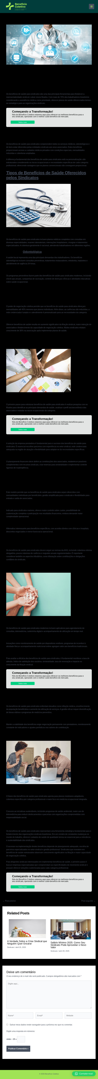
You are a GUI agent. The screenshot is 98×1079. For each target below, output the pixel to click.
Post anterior (9, 901)
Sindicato (10, 947)
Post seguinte (88, 901)
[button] (84, 1073)
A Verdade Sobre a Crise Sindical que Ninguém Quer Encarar (27, 942)
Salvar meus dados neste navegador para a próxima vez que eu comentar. (41, 1025)
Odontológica (32, 251)
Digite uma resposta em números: (20, 1031)
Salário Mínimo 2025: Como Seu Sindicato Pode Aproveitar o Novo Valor (68, 945)
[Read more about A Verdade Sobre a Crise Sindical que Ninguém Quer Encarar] (27, 929)
